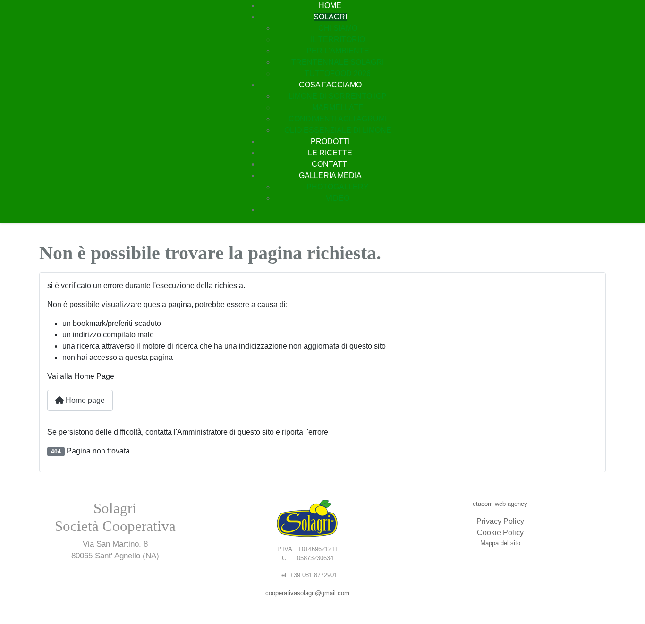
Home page (84, 400)
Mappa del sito (500, 543)
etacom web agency (500, 503)
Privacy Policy (500, 521)
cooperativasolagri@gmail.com (307, 593)
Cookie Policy (500, 533)
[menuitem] (330, 5)
